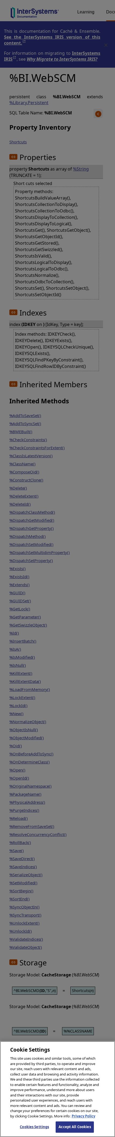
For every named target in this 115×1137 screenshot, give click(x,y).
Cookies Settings (34, 1126)
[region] (57, 1089)
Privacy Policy (83, 1116)
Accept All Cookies (75, 1126)
